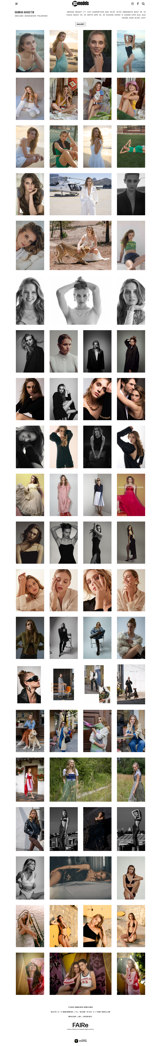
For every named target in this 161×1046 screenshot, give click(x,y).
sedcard (19, 16)
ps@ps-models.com (103, 1012)
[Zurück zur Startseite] (80, 3)
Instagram (132, 3)
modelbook (30, 16)
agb (79, 1017)
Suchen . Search (143, 3)
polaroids (42, 16)
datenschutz (87, 1017)
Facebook (137, 3)
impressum (72, 1017)
